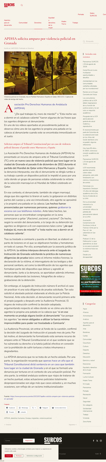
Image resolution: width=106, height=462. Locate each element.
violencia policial (46, 418)
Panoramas (87, 387)
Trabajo (75, 23)
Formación (87, 373)
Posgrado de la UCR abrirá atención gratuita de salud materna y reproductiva (90, 121)
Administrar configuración (34, 456)
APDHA (7, 418)
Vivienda (86, 418)
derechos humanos (18, 418)
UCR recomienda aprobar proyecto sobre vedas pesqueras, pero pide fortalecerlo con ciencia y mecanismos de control (91, 175)
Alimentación (88, 316)
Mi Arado (86, 384)
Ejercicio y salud (89, 360)
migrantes (35, 418)
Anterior (8, 425)
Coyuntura (86, 343)
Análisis (86, 319)
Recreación (87, 394)
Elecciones (87, 364)
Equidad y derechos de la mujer (51, 23)
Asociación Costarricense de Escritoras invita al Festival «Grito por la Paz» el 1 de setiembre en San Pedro (90, 227)
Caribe (85, 336)
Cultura (85, 346)
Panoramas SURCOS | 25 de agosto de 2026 (90, 161)
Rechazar (19, 456)
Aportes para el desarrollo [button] (8, 22)
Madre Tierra (63, 22)
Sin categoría (87, 405)
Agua (85, 309)
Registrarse (29, 441)
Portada (81, 14)
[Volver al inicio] (9, 5)
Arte (84, 329)
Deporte (86, 350)
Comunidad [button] (23, 23)
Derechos (31, 48)
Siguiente (72, 425)
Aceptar (8, 456)
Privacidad (62, 454)
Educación (86, 357)
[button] (22, 5)
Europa (28, 418)
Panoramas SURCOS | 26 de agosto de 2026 (90, 64)
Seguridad (86, 401)
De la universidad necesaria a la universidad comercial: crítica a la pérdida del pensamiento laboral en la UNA (90, 209)
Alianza (85, 312)
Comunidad (87, 339)
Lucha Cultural (88, 377)
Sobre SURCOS (93, 14)
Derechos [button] (37, 23)
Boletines (86, 332)
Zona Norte (87, 421)
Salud (85, 398)
